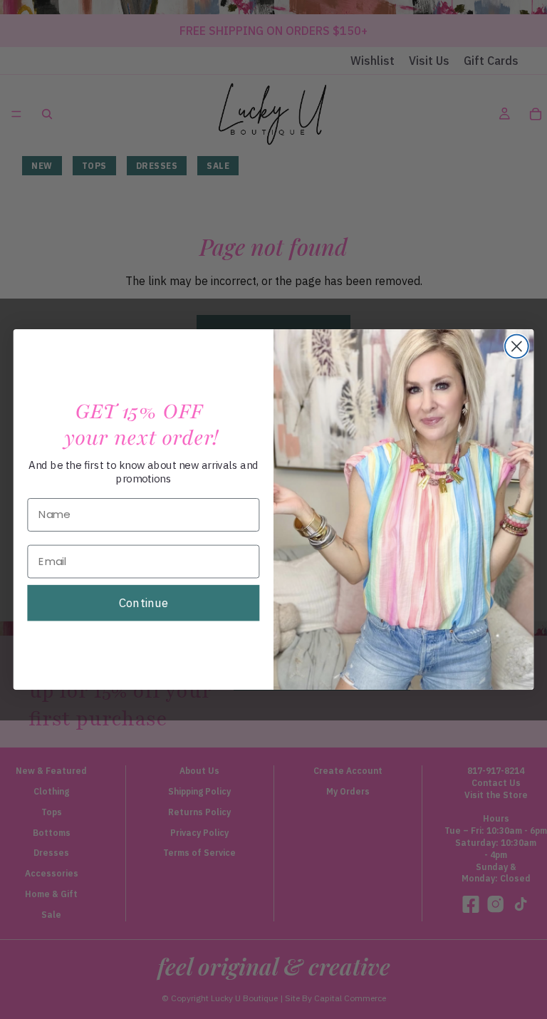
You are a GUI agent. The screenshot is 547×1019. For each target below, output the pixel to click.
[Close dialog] (516, 346)
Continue (143, 603)
